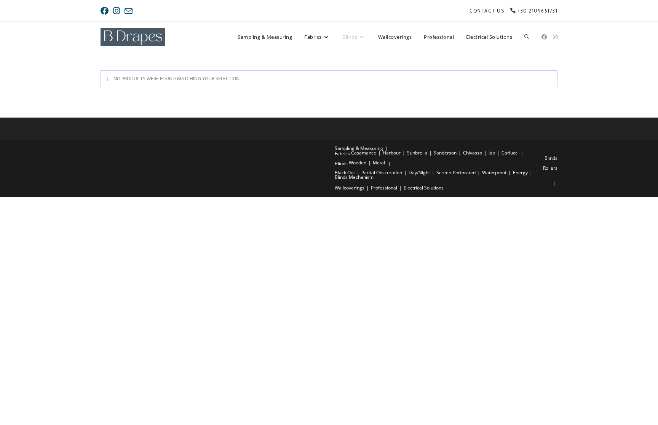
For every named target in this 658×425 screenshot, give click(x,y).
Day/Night (419, 172)
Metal (379, 162)
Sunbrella (417, 153)
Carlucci (510, 153)
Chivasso (472, 153)
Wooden (357, 162)
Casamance (363, 153)
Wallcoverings (349, 188)
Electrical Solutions (424, 188)
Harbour (392, 153)
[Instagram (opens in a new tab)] (116, 11)
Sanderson (445, 153)
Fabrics (342, 153)
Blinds (551, 158)
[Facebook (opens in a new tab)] (106, 11)
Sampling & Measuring (359, 148)
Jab (492, 153)
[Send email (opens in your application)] (128, 11)
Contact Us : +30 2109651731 (513, 10)
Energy (520, 172)
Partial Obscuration (381, 172)
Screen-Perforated (456, 172)
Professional (384, 188)
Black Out (345, 172)
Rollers (550, 168)
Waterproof (494, 172)
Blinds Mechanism (354, 177)
